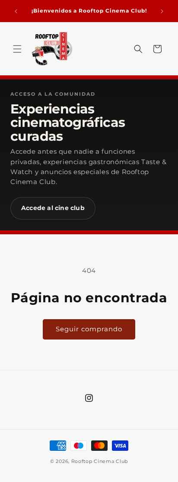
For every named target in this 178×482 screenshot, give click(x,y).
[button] (17, 48)
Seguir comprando (89, 329)
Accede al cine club (53, 208)
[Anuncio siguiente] (162, 11)
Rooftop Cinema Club (99, 461)
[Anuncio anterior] (15, 11)
